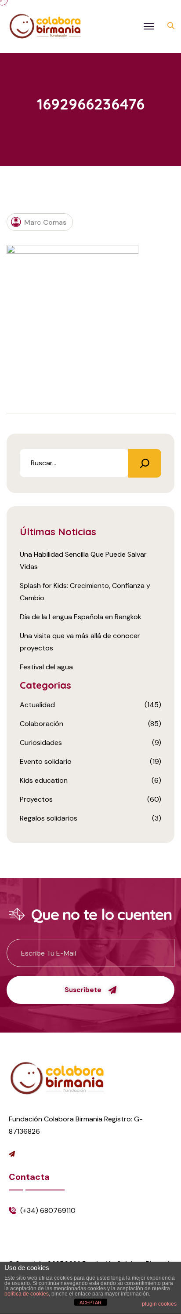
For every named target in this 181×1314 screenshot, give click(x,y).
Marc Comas (45, 222)
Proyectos (36, 799)
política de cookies (26, 1294)
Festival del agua (46, 667)
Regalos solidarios (48, 818)
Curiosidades (41, 742)
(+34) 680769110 (48, 1210)
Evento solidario (46, 761)
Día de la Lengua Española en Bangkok (80, 616)
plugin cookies (159, 1304)
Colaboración (41, 723)
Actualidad (37, 704)
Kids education (44, 780)
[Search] (144, 463)
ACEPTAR (90, 1302)
